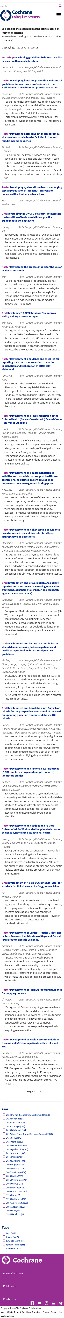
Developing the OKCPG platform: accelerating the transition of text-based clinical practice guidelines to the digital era (31, 217)
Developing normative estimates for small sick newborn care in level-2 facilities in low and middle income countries (31, 137)
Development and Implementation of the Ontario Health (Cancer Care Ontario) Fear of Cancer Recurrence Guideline (32, 419)
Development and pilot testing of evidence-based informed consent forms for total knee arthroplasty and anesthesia (31, 533)
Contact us (9, 1299)
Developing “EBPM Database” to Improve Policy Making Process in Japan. (29, 314)
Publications (10, 1286)
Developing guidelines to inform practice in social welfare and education (32, 59)
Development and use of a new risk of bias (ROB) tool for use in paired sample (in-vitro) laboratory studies (30, 772)
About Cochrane (13, 1273)
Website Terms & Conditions (19, 1312)
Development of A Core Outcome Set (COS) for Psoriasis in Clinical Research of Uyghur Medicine (31, 884)
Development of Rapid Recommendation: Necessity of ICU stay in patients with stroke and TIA (30, 1043)
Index (3, 1312)
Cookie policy (56, 1312)
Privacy (46, 1312)
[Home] (6, 15)
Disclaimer (36, 1312)
